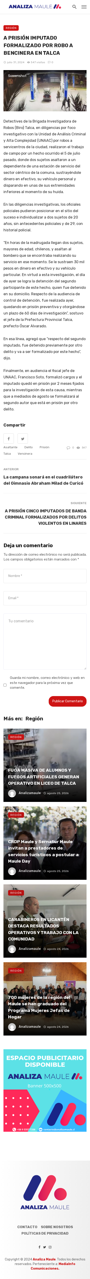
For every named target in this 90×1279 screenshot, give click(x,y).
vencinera (25, 453)
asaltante (10, 447)
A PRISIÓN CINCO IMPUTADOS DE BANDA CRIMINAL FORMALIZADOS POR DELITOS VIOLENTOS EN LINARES (46, 517)
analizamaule (30, 793)
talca (7, 453)
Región (11, 28)
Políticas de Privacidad (45, 1233)
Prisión (44, 447)
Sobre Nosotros (57, 1227)
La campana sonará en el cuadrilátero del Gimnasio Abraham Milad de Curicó (43, 480)
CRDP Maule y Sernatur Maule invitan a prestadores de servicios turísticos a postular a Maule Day (43, 851)
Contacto (27, 1227)
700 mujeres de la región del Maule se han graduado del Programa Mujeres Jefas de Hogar (39, 1007)
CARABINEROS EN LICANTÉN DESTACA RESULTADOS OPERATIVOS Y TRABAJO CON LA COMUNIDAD (43, 929)
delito (28, 447)
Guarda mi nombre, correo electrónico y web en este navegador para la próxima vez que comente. (47, 683)
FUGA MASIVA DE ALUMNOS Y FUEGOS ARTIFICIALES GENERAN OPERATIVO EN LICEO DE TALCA (43, 777)
